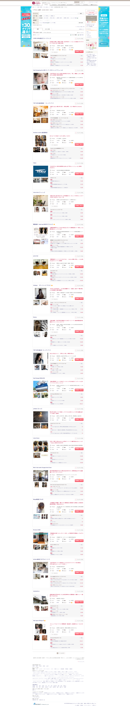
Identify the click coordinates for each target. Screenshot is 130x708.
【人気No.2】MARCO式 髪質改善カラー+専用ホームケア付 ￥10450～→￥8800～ (64, 251)
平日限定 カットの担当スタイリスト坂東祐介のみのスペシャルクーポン (63, 491)
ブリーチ (59, 674)
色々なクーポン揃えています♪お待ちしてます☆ (60, 135)
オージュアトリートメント (68, 678)
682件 (58, 602)
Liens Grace (36, 438)
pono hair (35, 256)
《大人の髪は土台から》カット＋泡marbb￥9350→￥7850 (60, 647)
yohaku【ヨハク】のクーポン (55, 423)
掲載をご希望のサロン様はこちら (90, 703)
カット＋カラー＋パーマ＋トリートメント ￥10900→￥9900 (60, 219)
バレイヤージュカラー (71, 673)
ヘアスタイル (54, 4)
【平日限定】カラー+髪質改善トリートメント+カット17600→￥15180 (62, 280)
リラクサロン (77, 4)
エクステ (82, 675)
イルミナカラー (60, 673)
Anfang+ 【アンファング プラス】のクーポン (58, 302)
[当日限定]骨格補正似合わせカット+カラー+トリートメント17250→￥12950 (63, 98)
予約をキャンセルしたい (91, 62)
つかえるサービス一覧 (90, 25)
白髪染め (70, 674)
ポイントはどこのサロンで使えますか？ (91, 59)
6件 (69, 478)
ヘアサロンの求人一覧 (80, 26)
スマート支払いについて (91, 54)
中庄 (46, 685)
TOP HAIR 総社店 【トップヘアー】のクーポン (58, 363)
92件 (57, 478)
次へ (82, 32)
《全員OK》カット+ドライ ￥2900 (56, 397)
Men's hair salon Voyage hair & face (42, 467)
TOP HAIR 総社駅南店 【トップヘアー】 (43, 103)
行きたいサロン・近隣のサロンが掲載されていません (91, 56)
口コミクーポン (53, 521)
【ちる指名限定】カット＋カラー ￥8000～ (57, 373)
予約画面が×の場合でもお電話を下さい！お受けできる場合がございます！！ (63, 518)
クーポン (87, 34)
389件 (58, 570)
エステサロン (85, 4)
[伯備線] (33, 685)
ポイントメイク (39, 681)
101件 (58, 267)
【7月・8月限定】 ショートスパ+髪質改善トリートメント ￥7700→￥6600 (63, 312)
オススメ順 (47, 29)
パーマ (74, 674)
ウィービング (65, 673)
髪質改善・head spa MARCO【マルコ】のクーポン (59, 240)
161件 (70, 511)
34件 (70, 203)
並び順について (81, 29)
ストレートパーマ (78, 674)
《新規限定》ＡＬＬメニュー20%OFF (56, 403)
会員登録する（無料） (91, 14)
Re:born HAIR (36, 529)
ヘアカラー (75, 671)
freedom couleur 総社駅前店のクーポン (57, 148)
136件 (58, 360)
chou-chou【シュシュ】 (39, 192)
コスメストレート (77, 675)
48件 (70, 82)
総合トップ (34, 7)
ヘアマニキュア (46, 674)
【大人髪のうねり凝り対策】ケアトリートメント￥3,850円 (60, 121)
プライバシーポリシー (87, 705)
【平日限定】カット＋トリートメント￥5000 (57, 58)
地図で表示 (82, 34)
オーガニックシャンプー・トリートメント (67, 677)
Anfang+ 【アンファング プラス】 (42, 285)
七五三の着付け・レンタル (36, 682)
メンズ (82, 2)
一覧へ (81, 55)
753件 (58, 296)
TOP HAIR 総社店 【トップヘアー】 (42, 350)
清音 (61, 685)
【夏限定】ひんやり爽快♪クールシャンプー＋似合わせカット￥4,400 (62, 124)
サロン (87, 31)
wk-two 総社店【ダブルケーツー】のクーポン (58, 576)
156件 (70, 570)
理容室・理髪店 (55, 682)
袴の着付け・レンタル (54, 681)
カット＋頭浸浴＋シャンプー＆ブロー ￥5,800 (58, 345)
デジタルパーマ (38, 675)
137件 (58, 49)
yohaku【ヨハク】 (38, 408)
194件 (70, 390)
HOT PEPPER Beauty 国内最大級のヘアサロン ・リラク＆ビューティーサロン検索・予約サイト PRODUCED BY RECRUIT (36, 3)
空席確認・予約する (79, 51)
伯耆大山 (64, 685)
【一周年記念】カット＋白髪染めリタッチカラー (58, 462)
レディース (77, 2)
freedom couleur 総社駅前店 (40, 132)
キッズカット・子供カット (53, 671)
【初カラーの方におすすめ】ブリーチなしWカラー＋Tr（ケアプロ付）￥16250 (63, 579)
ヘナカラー (77, 673)
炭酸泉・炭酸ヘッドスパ (55, 678)
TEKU (34, 163)
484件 (58, 82)
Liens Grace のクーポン (54, 452)
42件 (70, 602)
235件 (70, 296)
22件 (57, 329)
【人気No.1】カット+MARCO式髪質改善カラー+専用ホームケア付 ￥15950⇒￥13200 (61, 247)
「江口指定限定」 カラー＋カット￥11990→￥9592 (59, 609)
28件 (57, 541)
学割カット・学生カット (45, 671)
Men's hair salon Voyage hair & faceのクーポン (58, 484)
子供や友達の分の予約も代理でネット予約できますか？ (91, 61)
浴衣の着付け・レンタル (70, 681)
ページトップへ (81, 661)
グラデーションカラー (36, 673)
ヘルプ (96, 2)
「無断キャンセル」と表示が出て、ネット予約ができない (91, 65)
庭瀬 (58, 685)
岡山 (37, 685)
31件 (57, 390)
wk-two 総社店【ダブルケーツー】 (41, 559)
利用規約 (81, 705)
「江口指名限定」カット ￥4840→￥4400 (57, 612)
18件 (57, 420)
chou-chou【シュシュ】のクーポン (56, 209)
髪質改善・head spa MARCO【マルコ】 (43, 224)
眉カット (63, 671)
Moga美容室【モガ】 (38, 499)
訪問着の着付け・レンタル (79, 681)
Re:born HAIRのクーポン (54, 544)
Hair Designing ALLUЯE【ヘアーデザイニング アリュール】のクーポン (62, 88)
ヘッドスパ (58, 677)
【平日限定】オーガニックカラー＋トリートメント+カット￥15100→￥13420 (63, 277)
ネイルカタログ (70, 4)
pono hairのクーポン (54, 270)
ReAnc (35, 317)
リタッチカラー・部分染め (53, 674)
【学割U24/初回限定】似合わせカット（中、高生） (59, 184)
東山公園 (55, 685)
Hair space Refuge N (38, 620)
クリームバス (62, 678)
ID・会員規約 (77, 705)
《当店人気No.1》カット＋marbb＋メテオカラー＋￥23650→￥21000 (62, 644)
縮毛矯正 (33, 675)
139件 (70, 142)
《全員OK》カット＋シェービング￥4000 (57, 400)
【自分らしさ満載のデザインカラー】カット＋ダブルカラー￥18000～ (62, 494)
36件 (70, 236)
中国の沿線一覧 (34, 684)
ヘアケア (49, 677)
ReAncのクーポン (53, 335)
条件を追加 (81, 22)
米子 (48, 685)
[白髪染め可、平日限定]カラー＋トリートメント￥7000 (59, 65)
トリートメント (53, 677)
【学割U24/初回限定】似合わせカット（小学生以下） (59, 187)
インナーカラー (48, 673)
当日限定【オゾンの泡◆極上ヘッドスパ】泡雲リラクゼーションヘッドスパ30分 (63, 243)
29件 (70, 267)
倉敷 (39, 685)
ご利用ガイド (94, 705)
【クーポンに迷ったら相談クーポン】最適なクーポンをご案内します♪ (62, 305)
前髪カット (60, 671)
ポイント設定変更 (89, 26)
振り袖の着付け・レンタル (62, 681)
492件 (70, 49)
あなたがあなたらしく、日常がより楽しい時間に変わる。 (62, 353)
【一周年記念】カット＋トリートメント (57, 459)
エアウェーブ (67, 675)
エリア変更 (46, 15)
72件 (57, 142)
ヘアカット (34, 671)
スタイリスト (88, 32)
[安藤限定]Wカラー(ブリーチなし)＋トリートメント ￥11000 (60, 158)
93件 (70, 174)
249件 (70, 114)
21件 (70, 420)
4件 (57, 449)
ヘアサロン (46, 4)
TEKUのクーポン (53, 177)
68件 (57, 114)
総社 (51, 685)
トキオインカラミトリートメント (78, 678)
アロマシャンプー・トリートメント (37, 678)
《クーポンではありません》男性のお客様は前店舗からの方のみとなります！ (63, 426)
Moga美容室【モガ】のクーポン (55, 515)
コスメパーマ (72, 675)
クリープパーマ (62, 675)
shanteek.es (36, 591)
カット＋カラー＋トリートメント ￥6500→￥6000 (58, 212)
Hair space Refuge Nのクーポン (55, 637)
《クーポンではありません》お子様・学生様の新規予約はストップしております (63, 433)
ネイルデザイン (89, 37)
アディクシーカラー (35, 674)
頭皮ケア (49, 678)
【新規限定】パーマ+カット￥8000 (56, 554)
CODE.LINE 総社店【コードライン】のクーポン (58, 55)
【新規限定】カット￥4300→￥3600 (56, 551)
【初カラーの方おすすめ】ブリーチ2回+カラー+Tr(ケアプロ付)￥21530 (62, 586)
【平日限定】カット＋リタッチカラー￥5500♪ (58, 154)
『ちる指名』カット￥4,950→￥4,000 (56, 366)
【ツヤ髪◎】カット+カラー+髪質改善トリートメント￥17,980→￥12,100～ (63, 338)
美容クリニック (93, 4)
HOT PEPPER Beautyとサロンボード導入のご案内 (73, 703)
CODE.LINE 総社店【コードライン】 (42, 38)
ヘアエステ (45, 678)
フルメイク (35, 681)
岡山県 (52, 7)
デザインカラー (43, 673)
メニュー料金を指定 (43, 22)
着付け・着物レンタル (46, 681)
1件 (57, 174)
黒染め (63, 674)
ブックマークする (80, 38)
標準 (38, 29)
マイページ (91, 2)
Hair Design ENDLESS (39, 378)
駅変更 (52, 15)
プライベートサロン (49, 682)
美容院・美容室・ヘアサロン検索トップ (43, 7)
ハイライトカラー (54, 673)
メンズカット (39, 671)
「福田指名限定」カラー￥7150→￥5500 (57, 615)
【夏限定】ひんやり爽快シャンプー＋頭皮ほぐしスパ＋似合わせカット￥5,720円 (64, 127)
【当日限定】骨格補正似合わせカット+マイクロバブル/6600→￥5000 (62, 91)
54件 (70, 449)
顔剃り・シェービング (69, 671)
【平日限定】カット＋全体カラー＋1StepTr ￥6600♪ (59, 151)
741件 (58, 511)
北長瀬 (43, 685)
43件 (70, 329)
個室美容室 (43, 682)
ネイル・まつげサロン (62, 4)
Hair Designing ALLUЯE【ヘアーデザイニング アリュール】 (48, 70)
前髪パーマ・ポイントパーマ (49, 675)
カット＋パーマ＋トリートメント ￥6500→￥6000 (58, 216)
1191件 (70, 360)
